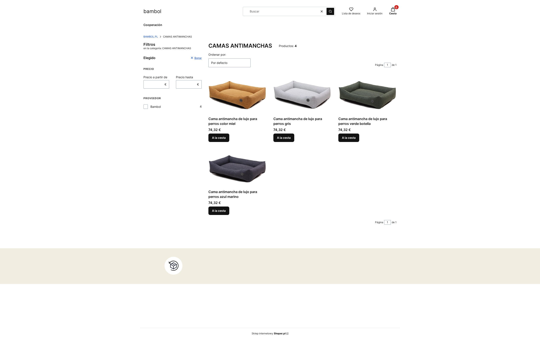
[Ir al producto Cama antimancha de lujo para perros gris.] (302, 95)
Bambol (155, 106)
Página (379, 64)
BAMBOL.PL (150, 36)
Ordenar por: (217, 54)
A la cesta (219, 137)
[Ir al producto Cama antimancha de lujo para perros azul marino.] (237, 168)
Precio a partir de (155, 77)
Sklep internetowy (269, 333)
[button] (330, 11)
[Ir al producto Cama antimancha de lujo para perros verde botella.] (367, 95)
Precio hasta (184, 77)
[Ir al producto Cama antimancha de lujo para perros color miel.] (237, 95)
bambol (152, 11)
